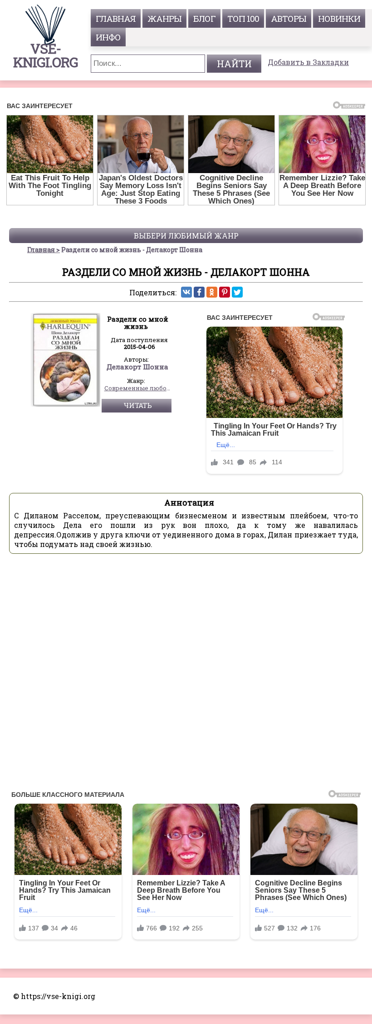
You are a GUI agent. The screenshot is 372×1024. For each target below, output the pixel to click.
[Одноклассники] (211, 292)
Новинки (339, 18)
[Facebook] (199, 292)
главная (116, 18)
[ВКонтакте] (186, 292)
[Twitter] (237, 292)
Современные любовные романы (137, 388)
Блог (204, 18)
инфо (108, 37)
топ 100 (243, 18)
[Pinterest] (224, 292)
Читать (137, 405)
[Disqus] (186, 674)
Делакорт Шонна (137, 367)
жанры (164, 18)
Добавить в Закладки (308, 62)
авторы (288, 18)
